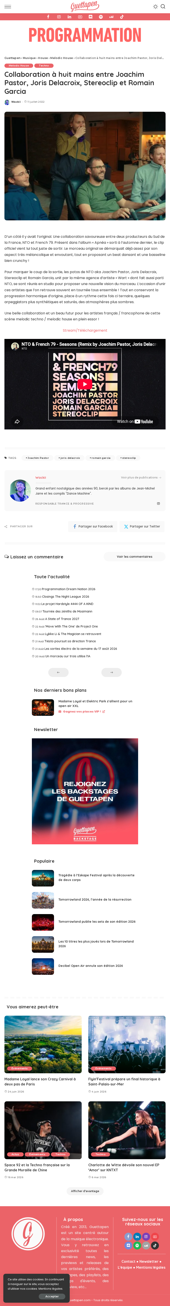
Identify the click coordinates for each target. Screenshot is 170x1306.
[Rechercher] (163, 6)
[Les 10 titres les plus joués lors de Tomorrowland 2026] (43, 944)
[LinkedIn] (69, 16)
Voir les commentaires (134, 557)
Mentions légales (150, 1267)
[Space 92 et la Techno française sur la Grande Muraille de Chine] (43, 1130)
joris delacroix (70, 457)
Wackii (16, 101)
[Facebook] (48, 16)
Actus (15, 1154)
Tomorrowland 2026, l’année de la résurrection (94, 900)
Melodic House (19, 65)
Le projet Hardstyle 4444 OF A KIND (67, 604)
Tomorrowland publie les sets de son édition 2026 (96, 922)
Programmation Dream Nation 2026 (68, 589)
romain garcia (101, 457)
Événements (20, 1068)
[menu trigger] (8, 6)
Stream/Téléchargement (85, 330)
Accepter (52, 1296)
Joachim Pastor (38, 457)
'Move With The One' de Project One (71, 626)
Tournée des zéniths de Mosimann (67, 611)
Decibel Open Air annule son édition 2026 (90, 966)
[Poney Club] (85, 36)
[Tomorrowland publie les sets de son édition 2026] (43, 922)
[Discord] (90, 16)
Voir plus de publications (139, 477)
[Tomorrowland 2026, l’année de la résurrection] (43, 900)
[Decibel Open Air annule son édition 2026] (43, 966)
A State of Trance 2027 (62, 619)
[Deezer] (111, 16)
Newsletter (148, 1261)
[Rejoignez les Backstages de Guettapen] (85, 792)
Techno (44, 65)
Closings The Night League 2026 (65, 597)
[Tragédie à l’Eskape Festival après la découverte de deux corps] (43, 878)
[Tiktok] (122, 16)
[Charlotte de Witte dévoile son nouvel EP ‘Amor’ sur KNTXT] (127, 1130)
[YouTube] (80, 16)
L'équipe (125, 1267)
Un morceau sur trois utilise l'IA (67, 656)
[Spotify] (101, 16)
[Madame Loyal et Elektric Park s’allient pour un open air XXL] (43, 707)
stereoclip (129, 457)
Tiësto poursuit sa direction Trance (70, 641)
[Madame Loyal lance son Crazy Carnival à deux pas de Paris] (43, 1045)
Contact (128, 1261)
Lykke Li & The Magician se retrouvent (73, 634)
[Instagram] (59, 16)
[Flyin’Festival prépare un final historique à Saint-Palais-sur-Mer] (127, 1045)
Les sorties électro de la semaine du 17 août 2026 (80, 649)
